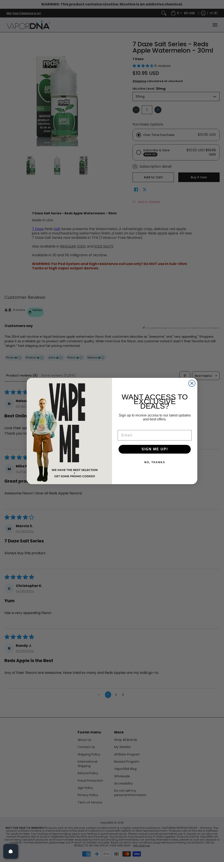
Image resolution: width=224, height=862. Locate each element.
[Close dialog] (192, 383)
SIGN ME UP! (155, 449)
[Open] (10, 851)
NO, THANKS (154, 462)
